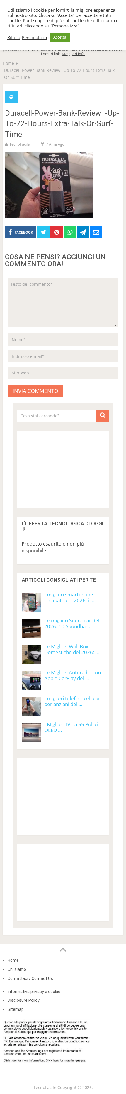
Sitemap (16, 1009)
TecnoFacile (19, 144)
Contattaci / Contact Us (30, 978)
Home (13, 960)
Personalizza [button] (34, 37)
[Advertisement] (63, 467)
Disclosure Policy (24, 1000)
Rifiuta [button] (13, 37)
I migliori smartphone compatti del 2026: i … (69, 597)
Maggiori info (73, 53)
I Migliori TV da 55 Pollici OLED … (71, 727)
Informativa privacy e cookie (34, 991)
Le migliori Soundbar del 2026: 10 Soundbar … (71, 623)
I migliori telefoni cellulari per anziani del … (72, 701)
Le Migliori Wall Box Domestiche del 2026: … (71, 649)
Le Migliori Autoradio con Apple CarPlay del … (72, 675)
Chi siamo (17, 969)
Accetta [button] (59, 37)
